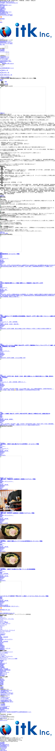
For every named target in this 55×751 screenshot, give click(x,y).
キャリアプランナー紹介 (6, 15)
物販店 (1, 645)
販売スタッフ (3, 674)
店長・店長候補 (4, 668)
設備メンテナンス (4, 672)
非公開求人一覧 (4, 13)
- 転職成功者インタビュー (6, 692)
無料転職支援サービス (5, 5)
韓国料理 (2, 649)
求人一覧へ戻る (4, 233)
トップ (1, 4)
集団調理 (2, 675)
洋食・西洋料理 (4, 641)
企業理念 (2, 50)
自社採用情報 (3, 707)
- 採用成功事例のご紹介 (6, 700)
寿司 (1, 638)
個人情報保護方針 (4, 708)
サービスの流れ (4, 59)
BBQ (1, 616)
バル (1, 629)
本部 (1, 640)
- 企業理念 (2, 705)
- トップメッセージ (5, 706)
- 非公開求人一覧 (4, 691)
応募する (2, 113)
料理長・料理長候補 (5, 670)
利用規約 (2, 709)
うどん (1, 620)
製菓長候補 (3, 671)
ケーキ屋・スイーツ (5, 623)
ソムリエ (2, 654)
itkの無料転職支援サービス (7, 68)
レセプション (3, 659)
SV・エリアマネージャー (6, 651)
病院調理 (2, 646)
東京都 (1, 679)
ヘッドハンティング (5, 60)
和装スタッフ (3, 663)
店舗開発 (2, 667)
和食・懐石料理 (4, 637)
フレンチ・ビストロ (5, 631)
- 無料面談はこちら (5, 694)
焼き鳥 (1, 642)
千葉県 (1, 681)
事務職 (1, 660)
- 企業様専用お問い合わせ (6, 701)
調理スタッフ (3, 673)
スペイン (2, 625)
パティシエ (3, 655)
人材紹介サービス (4, 57)
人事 (1, 662)
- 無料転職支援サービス (6, 690)
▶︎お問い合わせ (10, 1)
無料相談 (2, 10)
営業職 (1, 665)
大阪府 (1, 687)
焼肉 (1, 80)
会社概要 (2, 7)
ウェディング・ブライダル (7, 618)
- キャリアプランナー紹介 (6, 693)
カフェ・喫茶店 (4, 622)
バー (1, 628)
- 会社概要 (2, 704)
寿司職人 (2, 666)
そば (1, 626)
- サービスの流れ (4, 698)
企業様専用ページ (4, 56)
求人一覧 (2, 6)
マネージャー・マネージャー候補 (8, 658)
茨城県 (1, 683)
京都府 (1, 688)
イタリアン (3, 617)
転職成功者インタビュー (6, 14)
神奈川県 (2, 680)
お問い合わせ (10, 63)
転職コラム (3, 9)
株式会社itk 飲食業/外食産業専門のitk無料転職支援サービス (15, 711)
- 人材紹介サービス (5, 697)
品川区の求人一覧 (4, 72)
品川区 (1, 79)
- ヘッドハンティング (5, 699)
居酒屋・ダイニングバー (6, 639)
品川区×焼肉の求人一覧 (6, 74)
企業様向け (3, 8)
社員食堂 (2, 647)
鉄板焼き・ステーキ (5, 648)
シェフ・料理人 (4, 653)
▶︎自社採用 (3, 1)
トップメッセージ (4, 51)
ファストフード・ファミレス (7, 630)
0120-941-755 (9, 2)
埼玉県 (1, 682)
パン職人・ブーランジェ (6, 656)
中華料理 (2, 634)
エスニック (3, 621)
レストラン (3, 633)
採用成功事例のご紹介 (5, 61)
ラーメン (2, 632)
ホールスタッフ (4, 657)
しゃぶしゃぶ (3, 624)
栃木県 (1, 684)
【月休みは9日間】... (5, 77)
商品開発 (2, 664)
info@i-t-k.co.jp (3, 720)
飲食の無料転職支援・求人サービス (9, 606)
